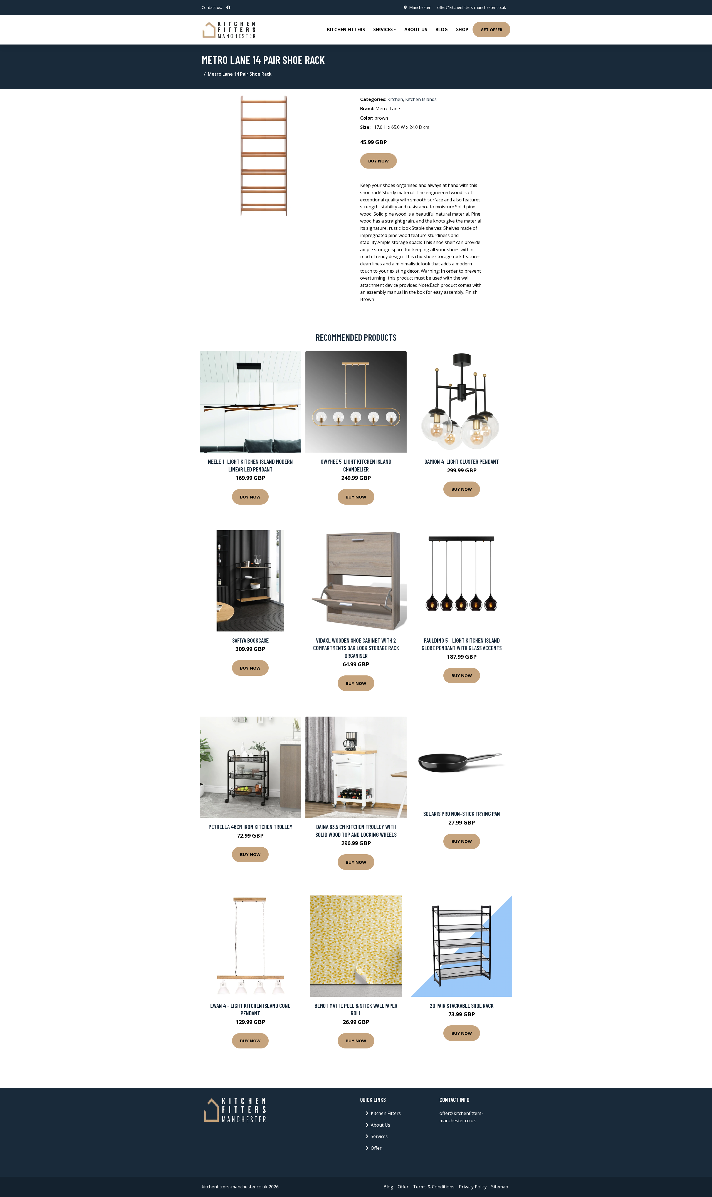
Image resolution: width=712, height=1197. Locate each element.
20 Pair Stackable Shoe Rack (462, 1005)
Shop (462, 29)
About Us (415, 29)
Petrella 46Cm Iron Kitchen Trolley (250, 826)
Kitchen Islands (421, 99)
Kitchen (395, 99)
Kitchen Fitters (346, 29)
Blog (442, 29)
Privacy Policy (473, 1187)
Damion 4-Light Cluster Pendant (461, 461)
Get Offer (491, 29)
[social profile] (228, 7)
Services (379, 1136)
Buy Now (378, 161)
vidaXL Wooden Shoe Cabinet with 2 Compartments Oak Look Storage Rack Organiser (356, 648)
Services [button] (383, 29)
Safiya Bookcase (250, 640)
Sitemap (499, 1187)
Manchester (420, 7)
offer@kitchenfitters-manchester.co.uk (471, 7)
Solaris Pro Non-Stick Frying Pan (461, 813)
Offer (376, 1148)
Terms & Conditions (433, 1187)
